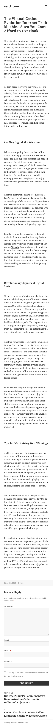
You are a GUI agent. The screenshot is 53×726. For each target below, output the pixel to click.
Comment (9, 606)
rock (21, 583)
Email (7, 651)
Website (8, 661)
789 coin (15, 247)
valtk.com (11, 6)
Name (7, 640)
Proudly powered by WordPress (16, 723)
